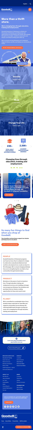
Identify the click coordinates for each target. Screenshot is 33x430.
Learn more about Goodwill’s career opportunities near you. (16, 341)
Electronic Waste (20, 363)
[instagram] (10, 407)
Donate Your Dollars (21, 365)
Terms (2, 421)
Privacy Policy (15, 421)
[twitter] (8, 407)
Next (31, 146)
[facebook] (5, 407)
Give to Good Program (15, 347)
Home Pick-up (20, 361)
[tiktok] (13, 407)
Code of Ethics (8, 421)
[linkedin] (18, 407)
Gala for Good (20, 389)
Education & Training (7, 357)
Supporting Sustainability (12, 183)
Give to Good (19, 387)
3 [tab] (18, 201)
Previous (2, 146)
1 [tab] (15, 201)
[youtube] (16, 407)
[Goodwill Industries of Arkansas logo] (6, 8)
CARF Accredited (23, 421)
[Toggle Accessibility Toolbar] (3, 427)
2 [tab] (17, 201)
